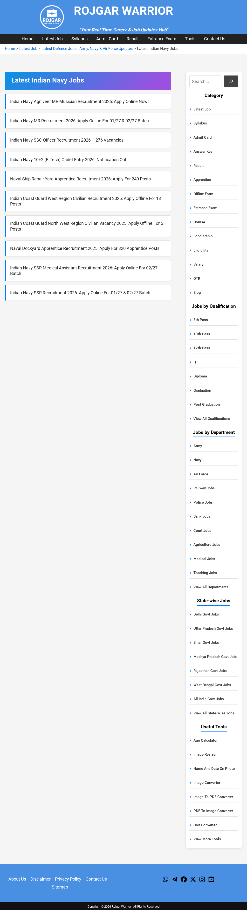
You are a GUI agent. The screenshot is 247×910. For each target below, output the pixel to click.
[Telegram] (175, 879)
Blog (197, 292)
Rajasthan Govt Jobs (210, 671)
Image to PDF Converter (213, 797)
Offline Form (203, 194)
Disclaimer (40, 879)
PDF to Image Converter (213, 811)
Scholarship (203, 236)
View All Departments (210, 587)
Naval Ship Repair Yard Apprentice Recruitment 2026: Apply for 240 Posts (80, 178)
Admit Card (107, 38)
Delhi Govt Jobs (206, 614)
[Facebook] (184, 879)
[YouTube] (211, 879)
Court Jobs (202, 530)
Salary (198, 264)
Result (133, 38)
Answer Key (202, 151)
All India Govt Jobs (208, 699)
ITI (195, 362)
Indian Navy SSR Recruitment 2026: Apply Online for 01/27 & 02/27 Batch (80, 292)
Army (197, 446)
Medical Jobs (204, 559)
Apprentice (202, 180)
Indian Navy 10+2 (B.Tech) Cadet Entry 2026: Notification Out (68, 159)
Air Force (200, 474)
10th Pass (201, 334)
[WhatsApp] (165, 879)
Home (28, 38)
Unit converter (205, 825)
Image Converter (206, 782)
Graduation (202, 390)
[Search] (231, 81)
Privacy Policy (68, 879)
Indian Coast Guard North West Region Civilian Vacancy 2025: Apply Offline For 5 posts (86, 226)
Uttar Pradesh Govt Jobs (213, 628)
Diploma (200, 376)
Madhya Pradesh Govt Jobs (215, 657)
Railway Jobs (204, 488)
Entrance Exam (161, 38)
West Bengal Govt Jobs (212, 685)
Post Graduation (206, 404)
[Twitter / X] (193, 879)
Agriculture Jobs (206, 544)
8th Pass (200, 320)
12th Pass (201, 348)
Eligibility (200, 250)
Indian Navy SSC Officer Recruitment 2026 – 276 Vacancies (67, 140)
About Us (17, 879)
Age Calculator (205, 740)
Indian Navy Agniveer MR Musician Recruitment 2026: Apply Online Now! (79, 101)
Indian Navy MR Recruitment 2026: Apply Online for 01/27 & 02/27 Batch (79, 120)
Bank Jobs (201, 516)
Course (199, 222)
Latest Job (52, 38)
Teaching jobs (205, 573)
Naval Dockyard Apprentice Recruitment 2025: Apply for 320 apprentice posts (84, 248)
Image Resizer (205, 754)
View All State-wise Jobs (213, 713)
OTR (196, 278)
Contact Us (214, 38)
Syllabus (79, 38)
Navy (197, 460)
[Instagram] (202, 879)
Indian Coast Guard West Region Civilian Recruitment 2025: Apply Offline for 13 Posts (85, 201)
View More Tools (207, 839)
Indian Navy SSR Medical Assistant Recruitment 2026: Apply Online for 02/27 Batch (84, 270)
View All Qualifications (211, 419)
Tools (190, 38)
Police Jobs (203, 502)
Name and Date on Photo (214, 768)
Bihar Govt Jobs (206, 642)
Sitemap (60, 886)
